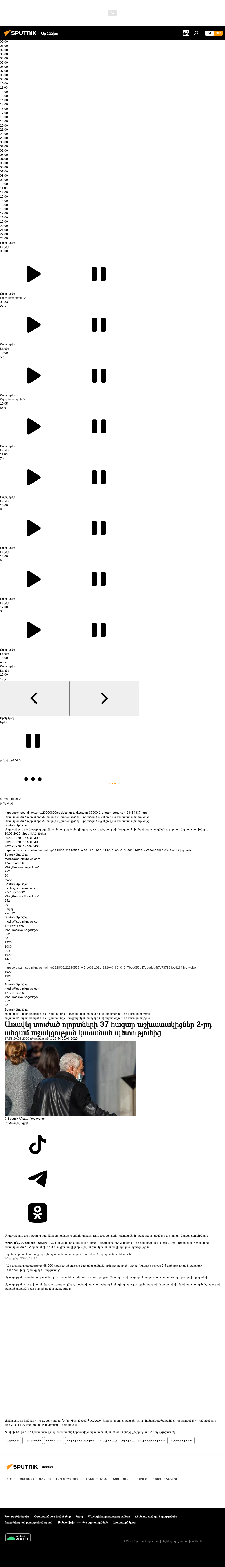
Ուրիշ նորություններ (13, 297)
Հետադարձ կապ (124, 1522)
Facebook (11, 1270)
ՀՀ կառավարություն (182, 1440)
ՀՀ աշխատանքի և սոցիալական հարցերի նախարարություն (133, 1440)
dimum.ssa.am (87, 1277)
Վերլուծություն (68, 1479)
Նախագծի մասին (17, 1516)
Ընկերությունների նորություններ (156, 1516)
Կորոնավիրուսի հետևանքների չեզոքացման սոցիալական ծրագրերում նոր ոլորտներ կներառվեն (68, 1254)
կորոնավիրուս (54, 1440)
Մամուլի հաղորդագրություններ (109, 1516)
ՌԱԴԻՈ (142, 1479)
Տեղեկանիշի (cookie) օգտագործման (83, 1522)
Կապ (79, 1516)
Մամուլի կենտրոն (165, 1479)
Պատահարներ (32, 1440)
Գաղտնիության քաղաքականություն (28, 1522)
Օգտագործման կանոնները (52, 1516)
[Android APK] (18, 1538)
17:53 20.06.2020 (17, 1038)
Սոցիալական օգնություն (80, 1440)
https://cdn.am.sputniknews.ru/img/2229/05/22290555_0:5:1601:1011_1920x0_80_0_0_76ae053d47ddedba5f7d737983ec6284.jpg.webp (100, 967)
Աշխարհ (45, 1479)
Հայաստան (13, 1440)
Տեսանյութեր (122, 1479)
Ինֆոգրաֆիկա (96, 1479)
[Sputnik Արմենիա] (21, 37)
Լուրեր (4, 247)
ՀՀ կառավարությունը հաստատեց (50, 1432)
